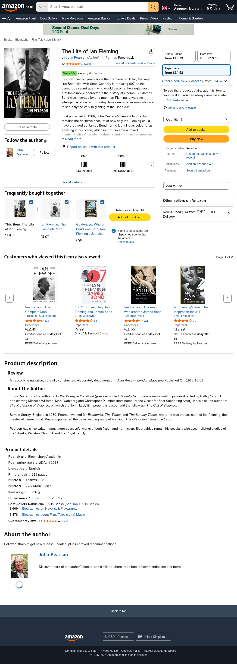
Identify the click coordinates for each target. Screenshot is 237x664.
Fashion (168, 18)
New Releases (72, 18)
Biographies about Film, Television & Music (53, 514)
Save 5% (69, 73)
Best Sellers (49, 18)
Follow (44, 152)
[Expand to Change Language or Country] (169, 8)
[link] (55, 208)
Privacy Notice (109, 650)
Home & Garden (191, 18)
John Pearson (76, 57)
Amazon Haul (26, 18)
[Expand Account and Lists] (202, 9)
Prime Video (149, 18)
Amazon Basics (99, 18)
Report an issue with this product (91, 147)
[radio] (178, 56)
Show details (126, 242)
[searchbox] (98, 7)
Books (8, 39)
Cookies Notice (130, 650)
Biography (21, 39)
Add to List (174, 186)
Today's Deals (125, 18)
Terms (97, 73)
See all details (72, 182)
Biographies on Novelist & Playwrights (49, 508)
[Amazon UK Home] (74, 638)
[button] (7, 18)
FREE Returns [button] (174, 100)
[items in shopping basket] (229, 7)
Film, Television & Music (46, 39)
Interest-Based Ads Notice (160, 650)
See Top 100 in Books (82, 504)
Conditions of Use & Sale (81, 650)
